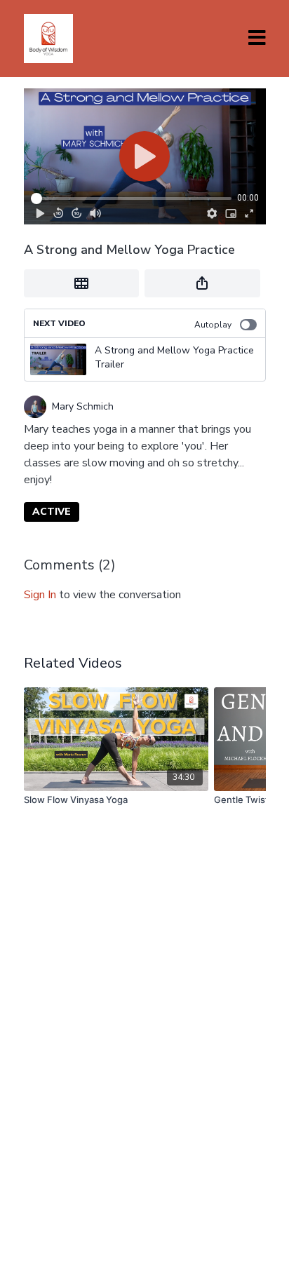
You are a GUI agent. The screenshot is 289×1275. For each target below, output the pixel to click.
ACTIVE (51, 511)
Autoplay (212, 324)
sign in (40, 594)
